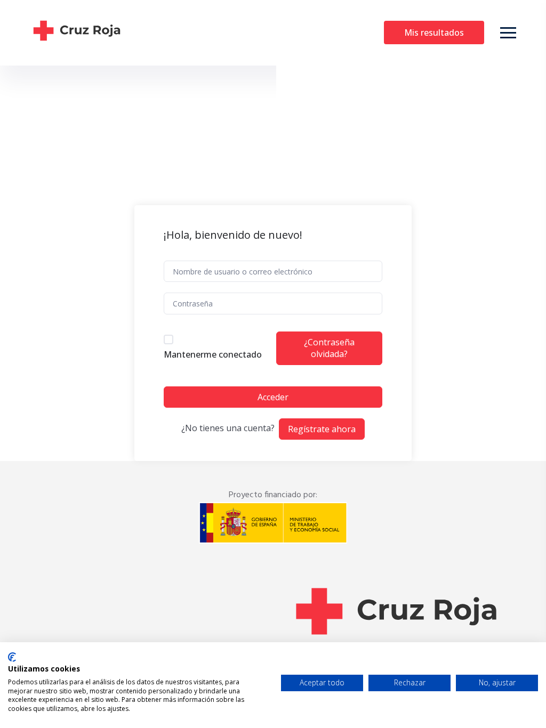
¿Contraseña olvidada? (329, 348)
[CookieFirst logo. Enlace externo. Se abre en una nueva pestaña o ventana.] (12, 657)
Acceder (273, 397)
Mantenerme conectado (213, 354)
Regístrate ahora (322, 429)
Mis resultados (434, 32)
